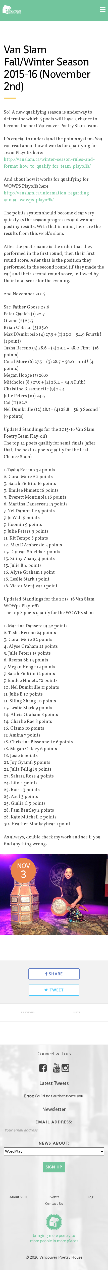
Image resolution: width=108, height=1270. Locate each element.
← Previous (26, 1012)
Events (54, 1197)
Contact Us (54, 1203)
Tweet (56, 990)
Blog (89, 1197)
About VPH (18, 1197)
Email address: (53, 1122)
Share (56, 973)
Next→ (78, 1012)
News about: (54, 1143)
